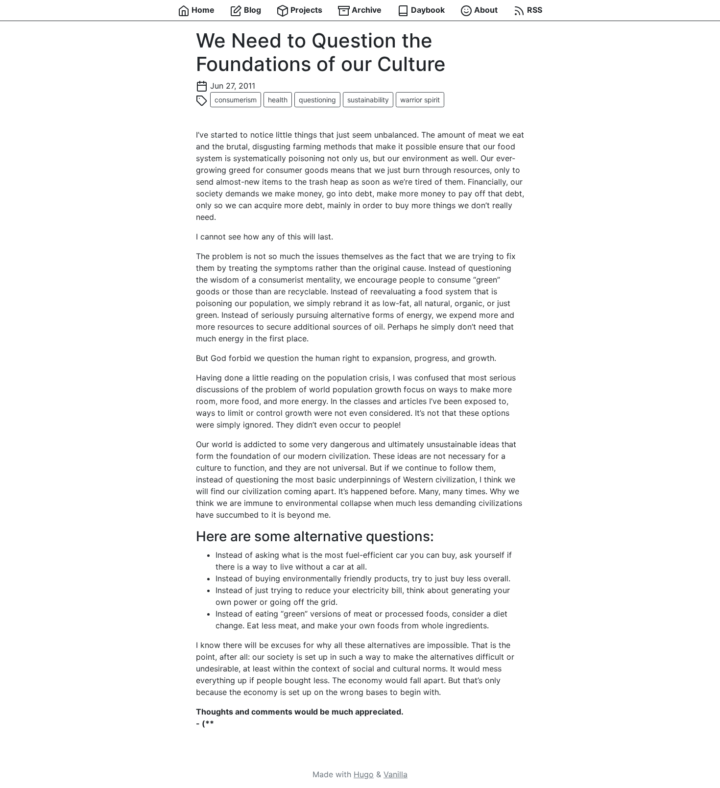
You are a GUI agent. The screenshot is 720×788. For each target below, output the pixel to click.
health (278, 100)
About (485, 10)
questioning (317, 100)
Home (202, 10)
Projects (305, 10)
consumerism (236, 100)
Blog (251, 10)
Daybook (427, 10)
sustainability (368, 100)
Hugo (364, 774)
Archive (366, 10)
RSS (533, 10)
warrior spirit (420, 100)
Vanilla (396, 774)
